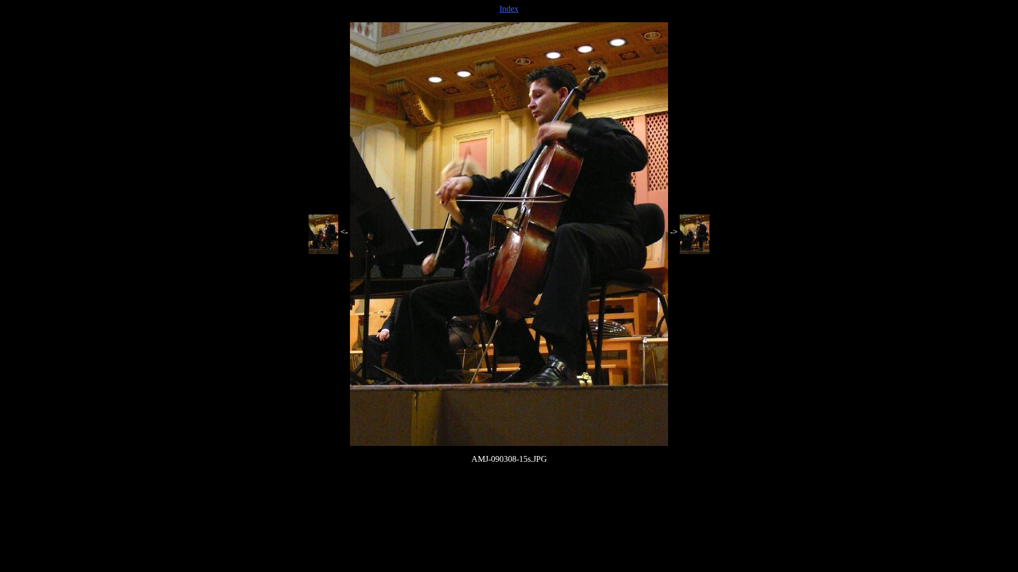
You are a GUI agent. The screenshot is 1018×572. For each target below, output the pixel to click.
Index (509, 8)
